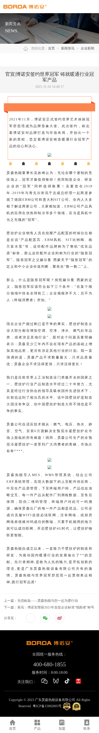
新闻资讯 (67, 48)
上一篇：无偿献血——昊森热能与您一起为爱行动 (41, 601)
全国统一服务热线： (49, 654)
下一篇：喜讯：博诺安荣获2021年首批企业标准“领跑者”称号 (49, 607)
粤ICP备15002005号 (47, 706)
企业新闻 (87, 48)
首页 (51, 48)
